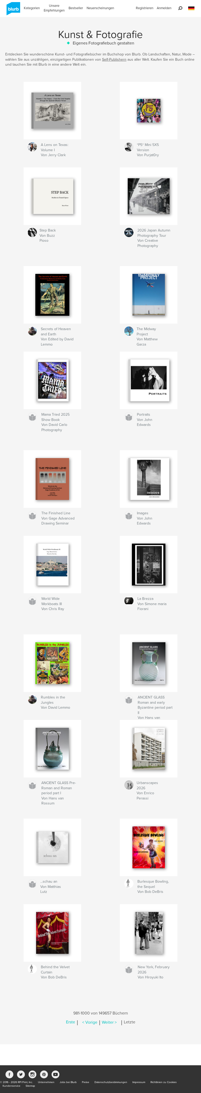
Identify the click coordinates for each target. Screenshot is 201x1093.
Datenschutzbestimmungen (110, 1082)
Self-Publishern (114, 59)
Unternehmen (46, 1082)
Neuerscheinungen (100, 8)
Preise (85, 1082)
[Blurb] (12, 11)
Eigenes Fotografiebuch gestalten (103, 43)
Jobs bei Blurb (68, 1082)
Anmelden (164, 8)
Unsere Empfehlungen (54, 8)
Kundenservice (11, 1086)
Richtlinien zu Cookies (163, 1082)
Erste (70, 1022)
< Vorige (89, 1022)
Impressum (138, 1082)
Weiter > (109, 1022)
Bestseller (76, 8)
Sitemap (30, 1086)
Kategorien (32, 8)
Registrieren (144, 8)
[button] (191, 8)
